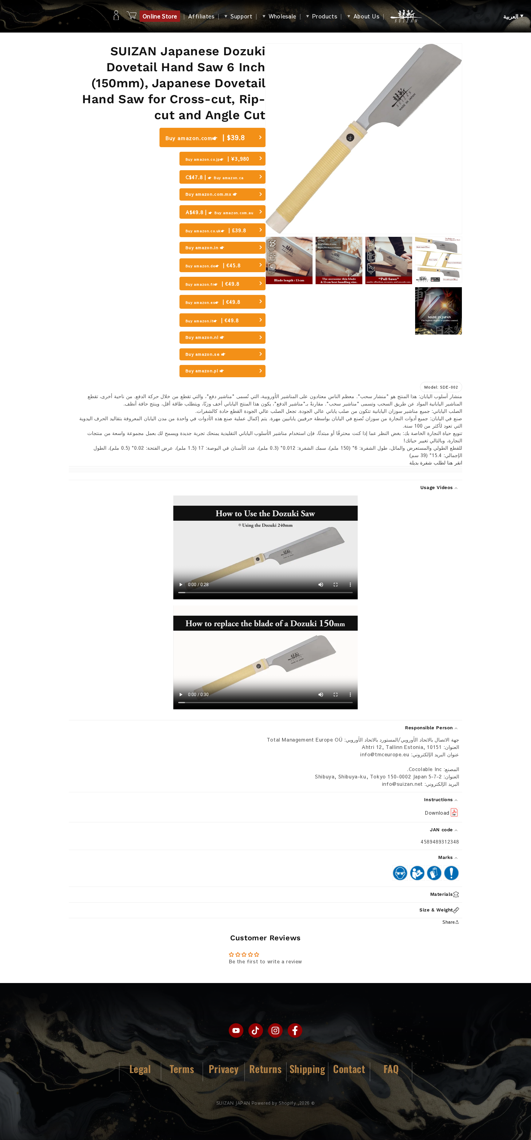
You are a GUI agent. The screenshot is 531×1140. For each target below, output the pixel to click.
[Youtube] (236, 1030)
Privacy (224, 1068)
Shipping (307, 1068)
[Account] (116, 16)
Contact (349, 1068)
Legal (140, 1068)
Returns (265, 1068)
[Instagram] (275, 1030)
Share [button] (448, 922)
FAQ (391, 1068)
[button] (513, 16)
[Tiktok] (255, 1030)
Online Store (160, 16)
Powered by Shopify (274, 1103)
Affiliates (201, 16)
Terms (182, 1068)
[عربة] (131, 16)
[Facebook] (295, 1030)
